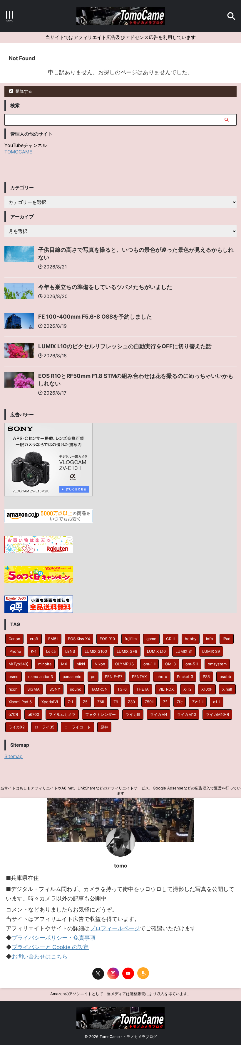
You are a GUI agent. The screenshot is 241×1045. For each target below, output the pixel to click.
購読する (23, 91)
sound (75, 689)
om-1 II (149, 664)
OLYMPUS (124, 664)
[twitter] (98, 974)
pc (93, 676)
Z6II (100, 701)
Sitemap (13, 756)
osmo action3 (40, 676)
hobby (190, 638)
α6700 (33, 714)
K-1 (33, 651)
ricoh (13, 689)
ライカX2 (17, 727)
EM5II (53, 638)
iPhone (15, 651)
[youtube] (128, 973)
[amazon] (143, 973)
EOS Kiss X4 (79, 638)
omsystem (217, 664)
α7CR (13, 714)
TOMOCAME (18, 152)
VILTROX (166, 689)
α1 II (216, 701)
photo (161, 676)
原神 (104, 727)
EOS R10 (107, 638)
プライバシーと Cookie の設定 (50, 947)
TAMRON (99, 689)
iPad (226, 638)
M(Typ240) (19, 664)
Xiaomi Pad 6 (20, 701)
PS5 (206, 676)
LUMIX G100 (96, 651)
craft (34, 638)
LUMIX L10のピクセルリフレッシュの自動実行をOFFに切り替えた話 (125, 346)
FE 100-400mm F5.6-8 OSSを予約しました (95, 316)
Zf (165, 701)
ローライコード (77, 727)
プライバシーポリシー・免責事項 (54, 937)
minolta (44, 664)
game (151, 638)
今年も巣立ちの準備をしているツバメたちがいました (105, 287)
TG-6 (122, 689)
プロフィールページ (115, 928)
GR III (170, 638)
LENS (70, 651)
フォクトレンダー (100, 714)
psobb (225, 676)
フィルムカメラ (62, 714)
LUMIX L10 (156, 651)
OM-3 (170, 664)
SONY (54, 689)
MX (64, 664)
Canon (14, 638)
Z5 (85, 701)
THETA (142, 689)
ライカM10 (186, 714)
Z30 (131, 701)
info (209, 638)
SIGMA (33, 689)
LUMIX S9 (211, 651)
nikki (81, 664)
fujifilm (131, 638)
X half (227, 689)
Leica (51, 651)
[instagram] (113, 973)
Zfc (180, 701)
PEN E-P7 (113, 676)
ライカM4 (158, 714)
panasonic (72, 676)
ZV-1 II (197, 701)
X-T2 (187, 689)
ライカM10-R (217, 714)
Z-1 (70, 701)
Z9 (115, 701)
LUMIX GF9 (127, 651)
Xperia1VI (49, 701)
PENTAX (139, 676)
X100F (206, 689)
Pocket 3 (185, 676)
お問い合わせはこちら (40, 956)
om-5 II (191, 664)
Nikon (100, 664)
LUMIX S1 (184, 651)
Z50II (149, 701)
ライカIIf (132, 714)
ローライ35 (44, 727)
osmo (14, 676)
